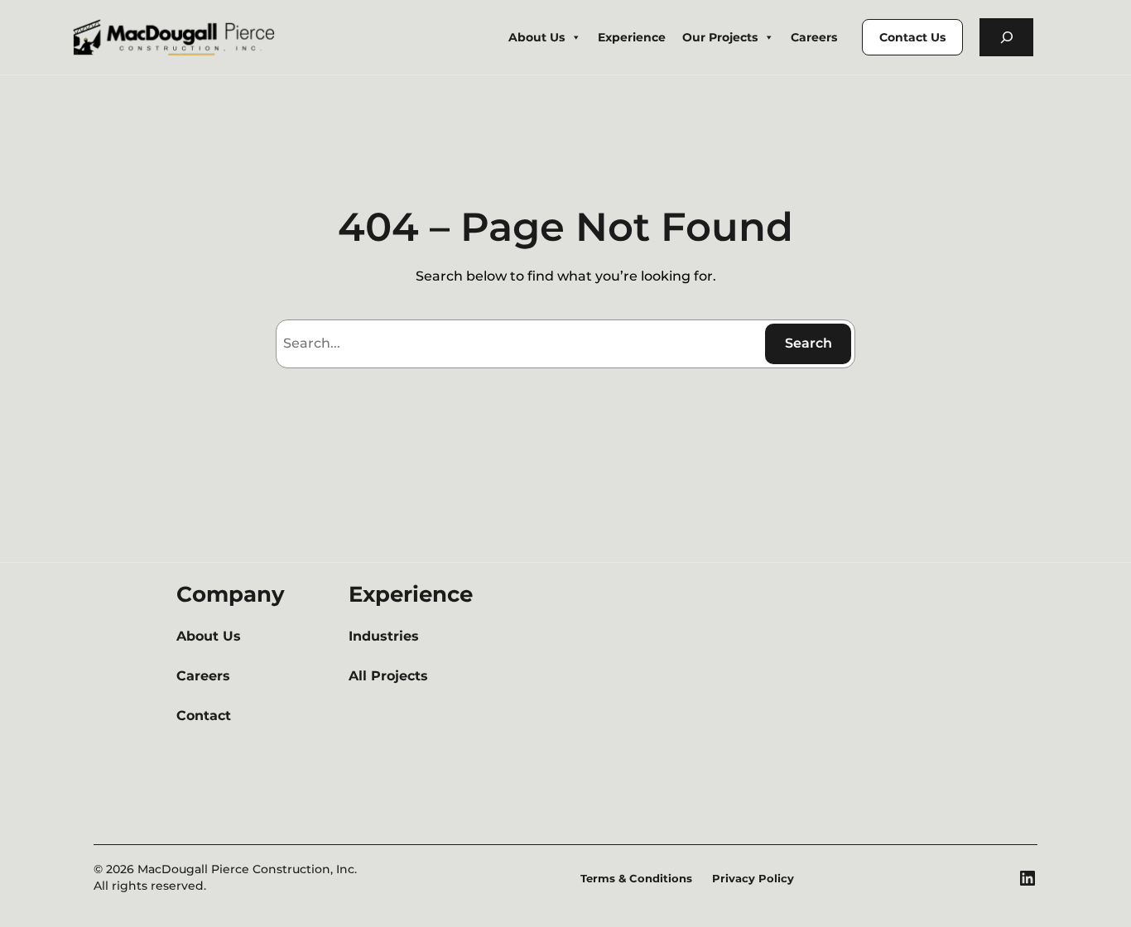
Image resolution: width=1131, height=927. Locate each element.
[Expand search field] (1006, 37)
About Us (536, 37)
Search (808, 343)
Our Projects (720, 37)
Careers (814, 37)
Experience (632, 37)
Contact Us (912, 37)
